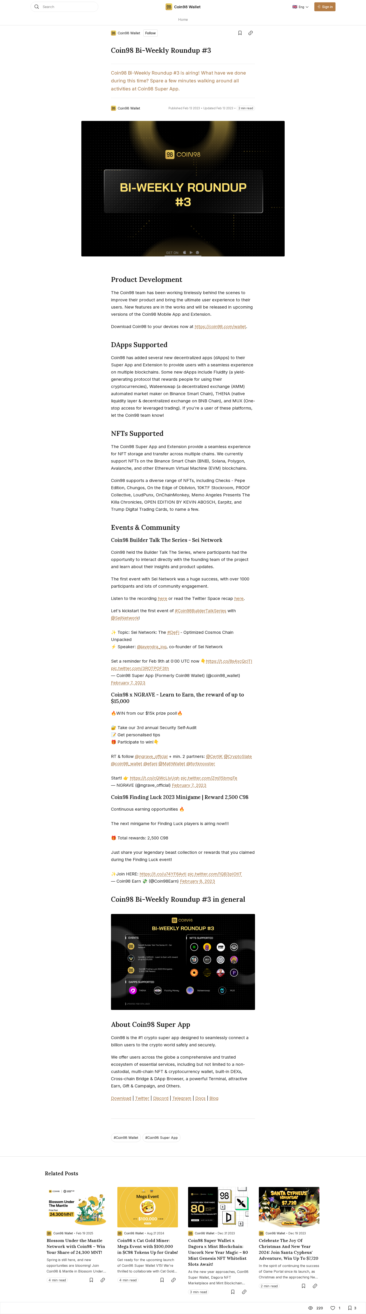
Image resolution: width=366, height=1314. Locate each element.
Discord (160, 1098)
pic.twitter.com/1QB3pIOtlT (215, 873)
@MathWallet (171, 763)
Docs (200, 1098)
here (162, 598)
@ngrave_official (151, 756)
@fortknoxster (200, 763)
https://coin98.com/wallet (220, 326)
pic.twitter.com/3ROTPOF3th (140, 668)
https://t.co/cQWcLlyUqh (154, 778)
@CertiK (214, 756)
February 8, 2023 (197, 881)
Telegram (181, 1098)
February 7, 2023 (128, 682)
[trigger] (64, 7)
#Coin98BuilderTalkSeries (200, 610)
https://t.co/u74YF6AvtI (163, 873)
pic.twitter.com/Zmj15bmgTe (209, 778)
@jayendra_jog (151, 646)
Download (121, 1098)
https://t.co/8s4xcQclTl (229, 661)
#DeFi (173, 632)
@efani (150, 763)
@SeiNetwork (125, 617)
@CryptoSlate (238, 756)
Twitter (142, 1098)
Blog (213, 1098)
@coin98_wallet (126, 763)
